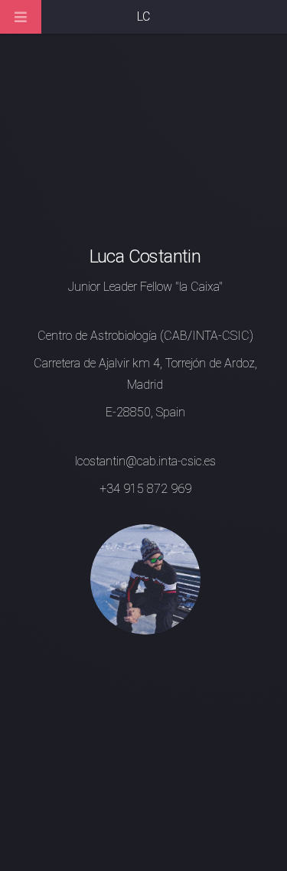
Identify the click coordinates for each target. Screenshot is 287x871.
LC (143, 16)
